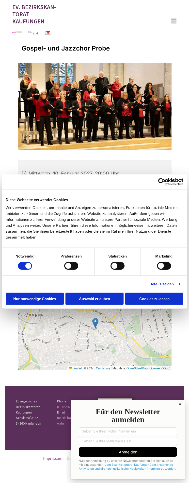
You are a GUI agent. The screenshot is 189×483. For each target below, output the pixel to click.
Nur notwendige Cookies (34, 298)
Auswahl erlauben (94, 298)
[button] (123, 21)
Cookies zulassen (154, 298)
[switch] (71, 266)
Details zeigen (161, 284)
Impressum (52, 458)
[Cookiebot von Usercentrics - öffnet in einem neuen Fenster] (161, 182)
